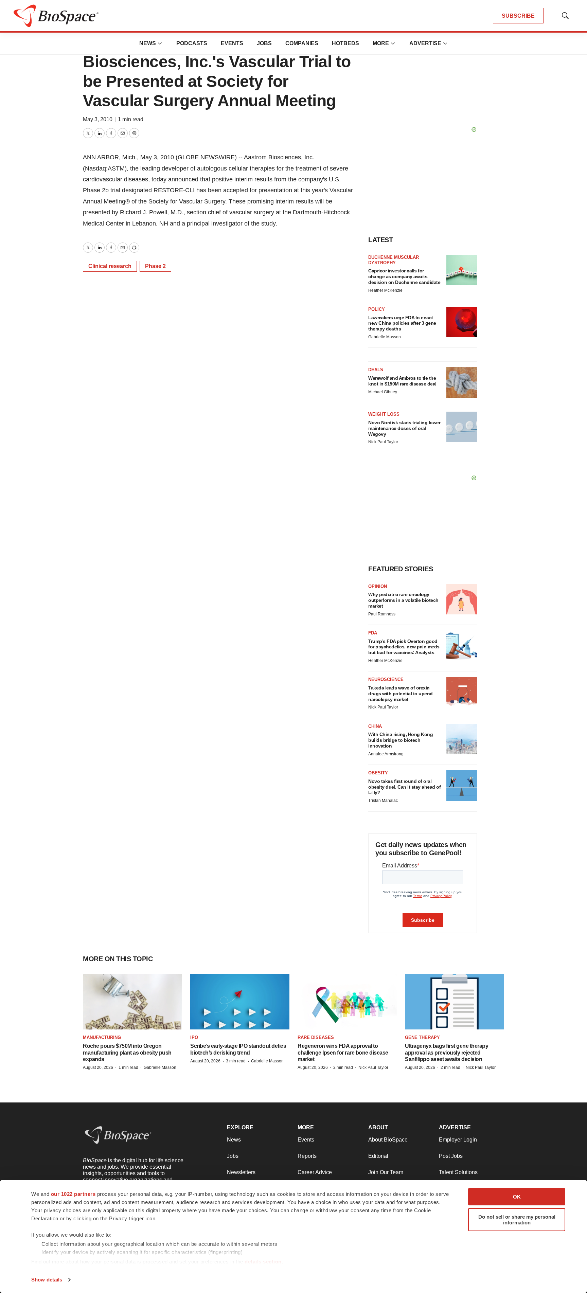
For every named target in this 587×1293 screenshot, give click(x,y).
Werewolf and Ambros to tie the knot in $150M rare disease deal (402, 381)
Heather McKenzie (385, 290)
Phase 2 (155, 266)
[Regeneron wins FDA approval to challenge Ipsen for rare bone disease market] (347, 1001)
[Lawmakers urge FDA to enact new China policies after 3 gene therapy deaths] (461, 322)
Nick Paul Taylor (383, 441)
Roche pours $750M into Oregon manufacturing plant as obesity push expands (127, 1052)
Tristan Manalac (383, 800)
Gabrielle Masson (384, 337)
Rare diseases (316, 1037)
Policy (376, 309)
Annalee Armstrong (386, 754)
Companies (301, 43)
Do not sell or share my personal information (516, 1219)
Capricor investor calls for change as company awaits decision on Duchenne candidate (404, 276)
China (375, 726)
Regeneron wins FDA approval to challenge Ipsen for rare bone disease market (343, 1052)
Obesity (378, 772)
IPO (194, 1037)
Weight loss (383, 414)
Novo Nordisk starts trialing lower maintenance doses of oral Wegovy (404, 428)
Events (232, 43)
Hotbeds (345, 43)
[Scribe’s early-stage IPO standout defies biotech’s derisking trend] (239, 1001)
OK (517, 1197)
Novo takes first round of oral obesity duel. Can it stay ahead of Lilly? (404, 786)
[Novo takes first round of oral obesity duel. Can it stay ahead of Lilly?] (461, 785)
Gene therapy (422, 1037)
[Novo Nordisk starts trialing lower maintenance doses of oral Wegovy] (461, 427)
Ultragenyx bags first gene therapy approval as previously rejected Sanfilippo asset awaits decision (446, 1052)
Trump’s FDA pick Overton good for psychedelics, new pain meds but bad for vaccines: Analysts (404, 647)
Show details (46, 1279)
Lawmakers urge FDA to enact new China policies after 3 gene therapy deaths (402, 323)
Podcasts (191, 43)
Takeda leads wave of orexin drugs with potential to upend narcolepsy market (400, 693)
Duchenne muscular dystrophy (393, 260)
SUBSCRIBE (518, 16)
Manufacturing (102, 1037)
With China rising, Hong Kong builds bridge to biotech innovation (400, 740)
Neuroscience (386, 679)
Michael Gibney (382, 392)
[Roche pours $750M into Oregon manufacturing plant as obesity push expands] (132, 1001)
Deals (375, 369)
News (147, 43)
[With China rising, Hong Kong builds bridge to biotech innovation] (461, 739)
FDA (372, 632)
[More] (160, 43)
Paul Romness (381, 614)
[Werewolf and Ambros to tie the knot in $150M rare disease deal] (461, 382)
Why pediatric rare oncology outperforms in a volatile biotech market (403, 600)
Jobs (264, 43)
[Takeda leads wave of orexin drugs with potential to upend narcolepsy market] (461, 692)
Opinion (377, 586)
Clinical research (109, 266)
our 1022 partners (73, 1194)
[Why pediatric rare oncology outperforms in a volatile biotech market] (461, 599)
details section (263, 1261)
